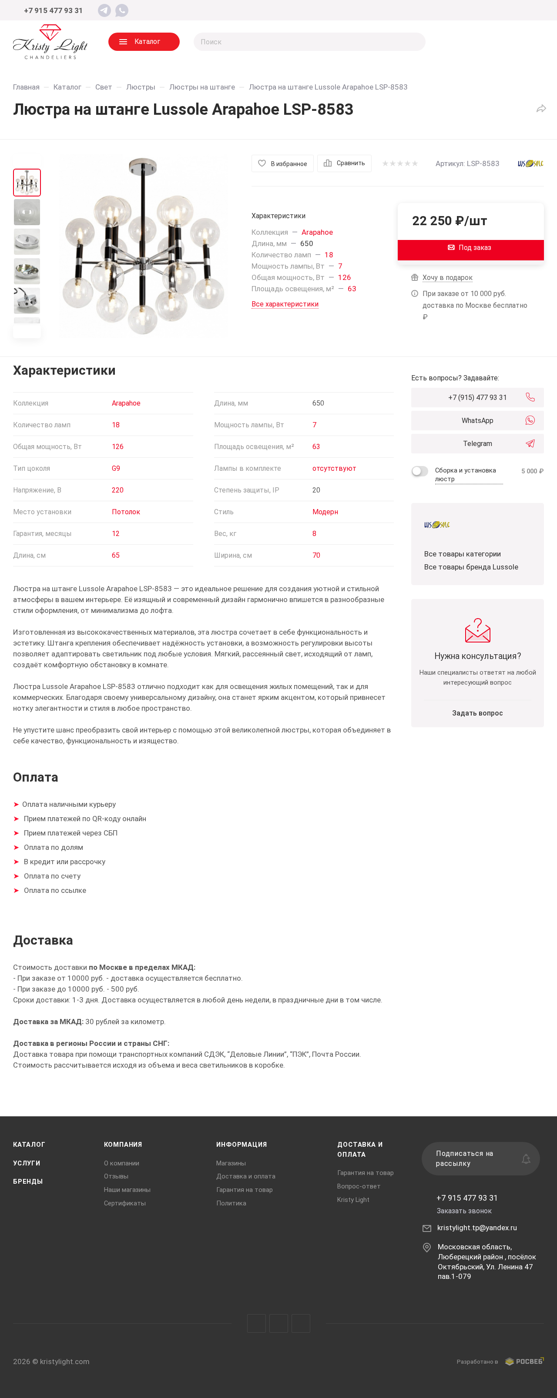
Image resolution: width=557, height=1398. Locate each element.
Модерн (325, 512)
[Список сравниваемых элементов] (457, 42)
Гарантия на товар (244, 1190)
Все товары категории (462, 553)
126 (344, 277)
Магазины (231, 1163)
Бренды (28, 1181)
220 (118, 490)
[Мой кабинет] (529, 10)
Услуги (26, 1163)
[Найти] (415, 42)
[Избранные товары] (491, 42)
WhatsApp (477, 420)
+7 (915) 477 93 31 (477, 397)
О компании (121, 1163)
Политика (231, 1203)
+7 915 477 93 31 (53, 10)
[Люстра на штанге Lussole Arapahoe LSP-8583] (143, 246)
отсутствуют (334, 468)
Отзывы (116, 1176)
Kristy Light (353, 1200)
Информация (241, 1144)
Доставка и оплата (245, 1176)
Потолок (126, 512)
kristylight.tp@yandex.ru (477, 1227)
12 (116, 533)
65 (116, 555)
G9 (116, 468)
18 (329, 254)
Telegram (477, 443)
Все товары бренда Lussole (471, 567)
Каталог (29, 1144)
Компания (123, 1144)
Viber (278, 1323)
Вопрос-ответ (359, 1186)
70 (316, 555)
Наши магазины (127, 1190)
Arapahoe (317, 232)
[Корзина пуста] (526, 42)
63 (352, 288)
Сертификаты (125, 1203)
